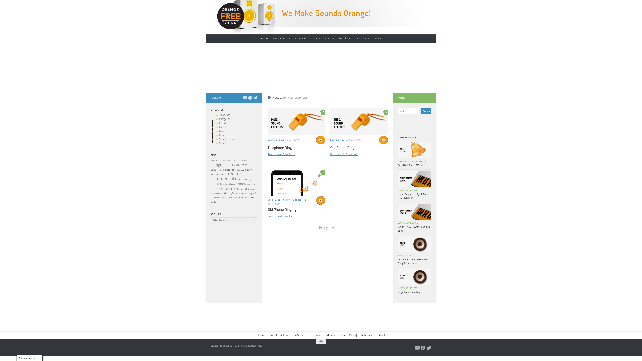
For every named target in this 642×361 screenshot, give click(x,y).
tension (230, 197)
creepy (228, 170)
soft (255, 193)
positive (214, 193)
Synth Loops (412, 190)
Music (328, 38)
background (220, 164)
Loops (314, 38)
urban (246, 197)
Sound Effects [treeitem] (226, 139)
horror (240, 184)
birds (239, 165)
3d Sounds (301, 38)
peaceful (254, 189)
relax (220, 193)
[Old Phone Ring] (359, 121)
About (377, 38)
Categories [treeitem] (224, 119)
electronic (215, 174)
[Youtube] (245, 98)
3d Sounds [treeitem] (224, 114)
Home (264, 38)
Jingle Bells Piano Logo (409, 292)
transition (238, 197)
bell (231, 165)
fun (244, 179)
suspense (221, 197)
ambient (234, 160)
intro (252, 184)
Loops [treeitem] (222, 127)
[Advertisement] (321, 67)
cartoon (251, 165)
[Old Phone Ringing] (296, 182)
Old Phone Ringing (282, 209)
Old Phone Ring (342, 148)
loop (218, 188)
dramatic (240, 170)
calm (244, 165)
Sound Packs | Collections (353, 38)
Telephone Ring (280, 148)
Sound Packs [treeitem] (225, 143)
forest (223, 174)
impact (247, 184)
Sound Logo (411, 255)
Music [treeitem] (222, 131)
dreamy (248, 169)
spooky (214, 198)
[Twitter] (255, 98)
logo (212, 189)
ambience (221, 160)
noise (247, 188)
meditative (226, 189)
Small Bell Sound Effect (410, 165)
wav (214, 202)
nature (237, 188)
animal (244, 160)
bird (235, 165)
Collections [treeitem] (224, 123)
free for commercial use (226, 176)
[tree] (234, 129)
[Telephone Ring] (296, 121)
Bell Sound (403, 161)
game (215, 183)
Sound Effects (280, 38)
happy (232, 184)
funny (248, 179)
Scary (235, 193)
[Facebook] (250, 98)
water (252, 198)
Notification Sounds (279, 200)
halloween (225, 184)
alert (213, 160)
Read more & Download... (281, 154)
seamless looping (245, 193)
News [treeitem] (222, 135)
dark (234, 169)
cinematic (218, 169)
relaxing (227, 193)
